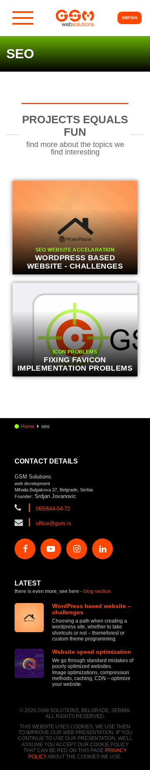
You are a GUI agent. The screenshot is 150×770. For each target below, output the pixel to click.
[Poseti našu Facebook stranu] (25, 548)
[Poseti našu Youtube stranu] (50, 548)
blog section (97, 591)
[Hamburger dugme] (22, 17)
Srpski (130, 17)
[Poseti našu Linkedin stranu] (102, 548)
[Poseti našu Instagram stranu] (76, 548)
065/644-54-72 (53, 509)
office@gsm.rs (53, 523)
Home (28, 426)
